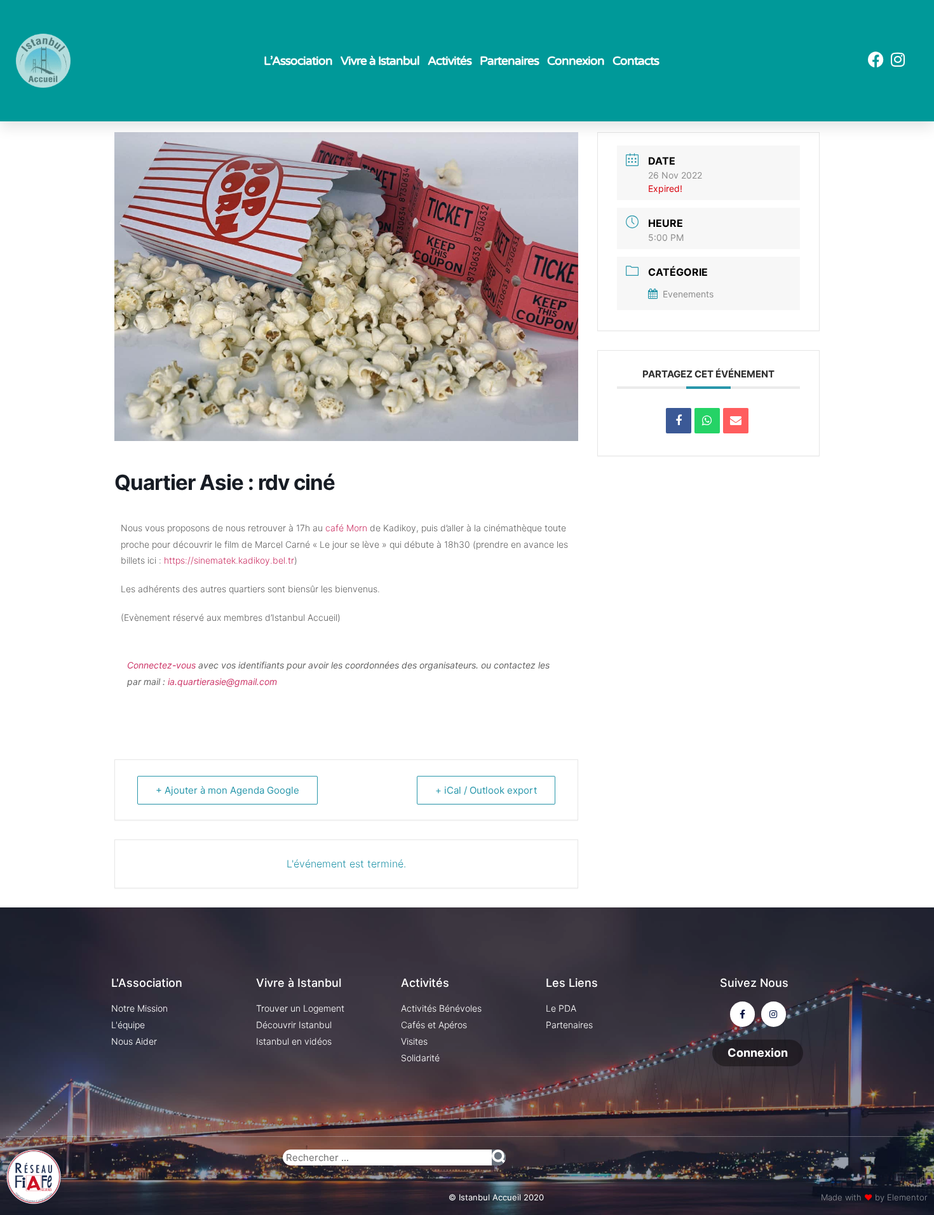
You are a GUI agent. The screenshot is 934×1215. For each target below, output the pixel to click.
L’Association (298, 61)
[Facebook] (875, 59)
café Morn (346, 527)
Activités (449, 61)
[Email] (735, 420)
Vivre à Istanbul (380, 61)
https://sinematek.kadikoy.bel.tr (229, 560)
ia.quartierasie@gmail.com (222, 681)
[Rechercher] (499, 1157)
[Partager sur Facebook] (678, 420)
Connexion (575, 61)
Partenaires (509, 61)
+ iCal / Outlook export (486, 790)
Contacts (636, 61)
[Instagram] (897, 59)
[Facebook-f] (742, 1013)
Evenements (688, 293)
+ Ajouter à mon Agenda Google (227, 790)
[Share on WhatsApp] (707, 420)
